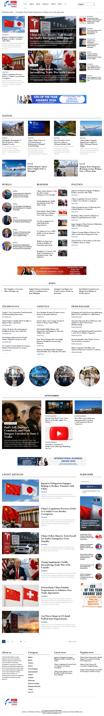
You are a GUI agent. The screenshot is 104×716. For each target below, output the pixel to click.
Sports (89, 75)
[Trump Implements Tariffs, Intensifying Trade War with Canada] (62, 203)
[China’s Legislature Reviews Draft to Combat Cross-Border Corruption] (13, 61)
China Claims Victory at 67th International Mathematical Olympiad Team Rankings (36, 143)
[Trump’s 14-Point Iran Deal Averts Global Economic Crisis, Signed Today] (7, 233)
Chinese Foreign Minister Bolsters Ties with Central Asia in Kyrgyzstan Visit (85, 233)
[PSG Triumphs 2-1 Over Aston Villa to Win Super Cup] (82, 78)
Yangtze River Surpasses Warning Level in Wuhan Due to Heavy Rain (90, 168)
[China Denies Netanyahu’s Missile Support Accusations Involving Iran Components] (7, 246)
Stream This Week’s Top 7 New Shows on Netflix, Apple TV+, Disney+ (56, 420)
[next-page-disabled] (101, 290)
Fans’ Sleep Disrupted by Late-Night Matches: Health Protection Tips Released (50, 341)
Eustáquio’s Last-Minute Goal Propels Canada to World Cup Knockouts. (63, 291)
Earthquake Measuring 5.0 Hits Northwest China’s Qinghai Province (11, 142)
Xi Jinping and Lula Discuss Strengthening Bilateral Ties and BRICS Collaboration (86, 313)
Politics (5, 34)
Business (34, 31)
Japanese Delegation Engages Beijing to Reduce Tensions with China (37, 12)
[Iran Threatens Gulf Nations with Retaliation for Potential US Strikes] (7, 207)
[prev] (97, 12)
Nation (4, 138)
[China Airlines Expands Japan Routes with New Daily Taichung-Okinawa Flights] (91, 128)
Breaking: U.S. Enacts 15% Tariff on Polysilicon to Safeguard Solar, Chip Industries (46, 254)
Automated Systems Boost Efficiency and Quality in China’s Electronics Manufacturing (86, 323)
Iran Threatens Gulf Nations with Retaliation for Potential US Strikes (22, 208)
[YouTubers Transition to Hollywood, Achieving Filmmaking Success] (59, 433)
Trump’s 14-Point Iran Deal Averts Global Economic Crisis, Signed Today (21, 233)
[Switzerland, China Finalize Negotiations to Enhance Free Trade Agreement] (82, 20)
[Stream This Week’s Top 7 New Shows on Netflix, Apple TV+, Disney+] (59, 407)
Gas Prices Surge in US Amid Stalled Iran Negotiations (94, 32)
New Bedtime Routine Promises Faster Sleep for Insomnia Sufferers (51, 313)
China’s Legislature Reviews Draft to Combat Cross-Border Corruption (13, 76)
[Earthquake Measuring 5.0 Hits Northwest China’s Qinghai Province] (13, 128)
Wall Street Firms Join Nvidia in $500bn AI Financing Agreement (44, 243)
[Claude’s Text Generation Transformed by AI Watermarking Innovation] (82, 43)
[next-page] (76, 248)
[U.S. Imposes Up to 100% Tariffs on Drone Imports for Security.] (82, 67)
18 (20, 641)
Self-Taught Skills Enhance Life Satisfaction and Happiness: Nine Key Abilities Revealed (50, 331)
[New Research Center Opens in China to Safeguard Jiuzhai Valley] (65, 128)
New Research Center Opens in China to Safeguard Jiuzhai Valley (62, 142)
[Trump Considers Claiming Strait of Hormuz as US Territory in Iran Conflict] (82, 56)
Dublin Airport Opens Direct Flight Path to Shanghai (37, 168)
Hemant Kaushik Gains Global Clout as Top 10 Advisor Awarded (85, 340)
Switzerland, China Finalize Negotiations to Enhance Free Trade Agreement (94, 21)
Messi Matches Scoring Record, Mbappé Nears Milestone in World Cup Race (89, 291)
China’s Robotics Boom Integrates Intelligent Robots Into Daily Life (14, 330)
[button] (65, 4)
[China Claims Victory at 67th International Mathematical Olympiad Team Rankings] (39, 128)
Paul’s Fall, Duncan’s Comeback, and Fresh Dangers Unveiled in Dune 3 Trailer (21, 431)
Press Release (76, 317)
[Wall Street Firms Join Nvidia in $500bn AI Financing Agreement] (62, 243)
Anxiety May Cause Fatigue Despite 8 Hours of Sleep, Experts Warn (50, 322)
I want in (90, 486)
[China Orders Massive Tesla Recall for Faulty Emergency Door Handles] (62, 193)
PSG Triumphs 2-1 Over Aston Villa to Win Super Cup (94, 79)
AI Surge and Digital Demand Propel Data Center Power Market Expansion (86, 332)
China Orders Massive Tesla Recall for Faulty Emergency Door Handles (52, 36)
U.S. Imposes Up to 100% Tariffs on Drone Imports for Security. (93, 67)
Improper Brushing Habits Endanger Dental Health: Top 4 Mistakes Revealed (51, 350)
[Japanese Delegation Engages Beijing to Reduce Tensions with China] (13, 24)
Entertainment (10, 423)
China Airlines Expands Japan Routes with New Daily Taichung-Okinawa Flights (89, 143)
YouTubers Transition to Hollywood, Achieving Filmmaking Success (57, 446)
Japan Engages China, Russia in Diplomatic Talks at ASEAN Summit (86, 225)
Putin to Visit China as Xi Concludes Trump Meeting (88, 665)
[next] (100, 12)
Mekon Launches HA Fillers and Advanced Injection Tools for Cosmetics (86, 349)
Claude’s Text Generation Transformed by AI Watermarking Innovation (93, 44)
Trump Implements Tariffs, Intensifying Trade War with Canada (52, 70)
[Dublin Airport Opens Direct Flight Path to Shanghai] (14, 168)
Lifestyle (40, 317)
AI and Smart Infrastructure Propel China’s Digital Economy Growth (14, 338)
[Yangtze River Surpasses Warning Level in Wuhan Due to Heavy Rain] (66, 168)
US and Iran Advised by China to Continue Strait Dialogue (22, 221)
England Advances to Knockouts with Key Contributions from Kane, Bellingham (39, 291)
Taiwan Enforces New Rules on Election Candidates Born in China (85, 241)
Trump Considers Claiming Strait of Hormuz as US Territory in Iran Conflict (94, 56)
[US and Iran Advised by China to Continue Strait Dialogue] (7, 220)
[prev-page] (72, 248)
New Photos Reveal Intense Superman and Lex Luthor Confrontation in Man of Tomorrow (85, 421)
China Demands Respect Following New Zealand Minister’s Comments (86, 208)
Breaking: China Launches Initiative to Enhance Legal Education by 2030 (85, 216)
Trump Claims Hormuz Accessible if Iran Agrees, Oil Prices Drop (91, 670)
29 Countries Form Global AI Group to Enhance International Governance (16, 347)
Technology (91, 39)
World (89, 52)
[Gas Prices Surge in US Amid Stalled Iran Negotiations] (82, 31)
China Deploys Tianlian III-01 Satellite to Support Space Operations (16, 322)
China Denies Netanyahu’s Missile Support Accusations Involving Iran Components (22, 246)
